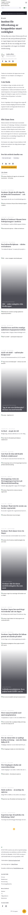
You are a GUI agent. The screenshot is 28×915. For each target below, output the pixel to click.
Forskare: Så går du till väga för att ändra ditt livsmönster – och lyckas (13, 194)
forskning (16, 158)
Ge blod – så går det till (10, 431)
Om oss (3, 877)
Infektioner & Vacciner (11, 812)
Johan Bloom (14, 864)
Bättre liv (10, 581)
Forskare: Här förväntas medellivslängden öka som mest (12, 586)
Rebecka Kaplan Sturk (14, 860)
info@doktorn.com (18, 868)
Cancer (10, 687)
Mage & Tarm (10, 476)
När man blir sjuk (6, 158)
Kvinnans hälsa (10, 451)
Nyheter (3, 891)
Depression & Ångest (11, 528)
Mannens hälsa (10, 762)
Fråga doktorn (4, 896)
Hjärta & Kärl (10, 503)
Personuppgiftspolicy (6, 884)
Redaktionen (4, 879)
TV (1, 893)
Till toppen (15, 911)
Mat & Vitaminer (10, 632)
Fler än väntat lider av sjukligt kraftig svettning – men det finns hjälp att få (14, 740)
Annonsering (4, 881)
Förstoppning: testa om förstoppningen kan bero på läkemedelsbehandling (11, 481)
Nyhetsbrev (4, 898)
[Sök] (20, 8)
